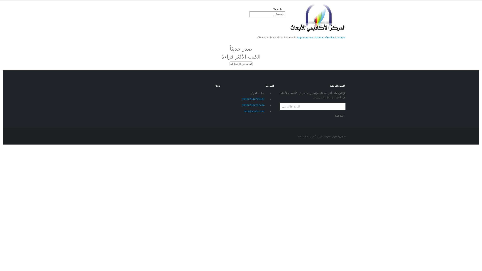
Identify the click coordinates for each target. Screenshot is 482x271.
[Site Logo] (318, 17)
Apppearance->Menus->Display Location (321, 37)
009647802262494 (253, 105)
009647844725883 (253, 98)
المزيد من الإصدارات (241, 63)
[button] (279, 9)
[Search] (246, 14)
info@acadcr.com (254, 111)
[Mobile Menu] (284, 25)
